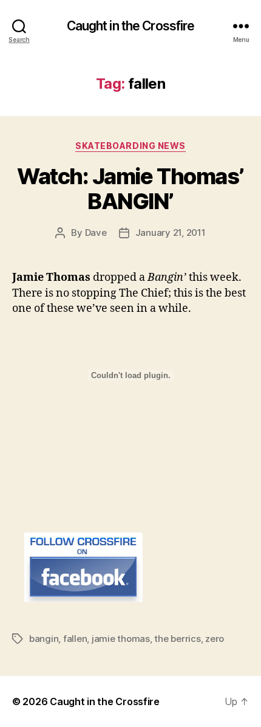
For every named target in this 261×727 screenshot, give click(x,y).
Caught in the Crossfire (131, 25)
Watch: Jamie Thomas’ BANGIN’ (130, 189)
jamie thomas (121, 638)
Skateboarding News (130, 145)
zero (214, 638)
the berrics (177, 638)
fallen (75, 638)
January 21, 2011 (170, 232)
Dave (96, 232)
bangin (43, 638)
